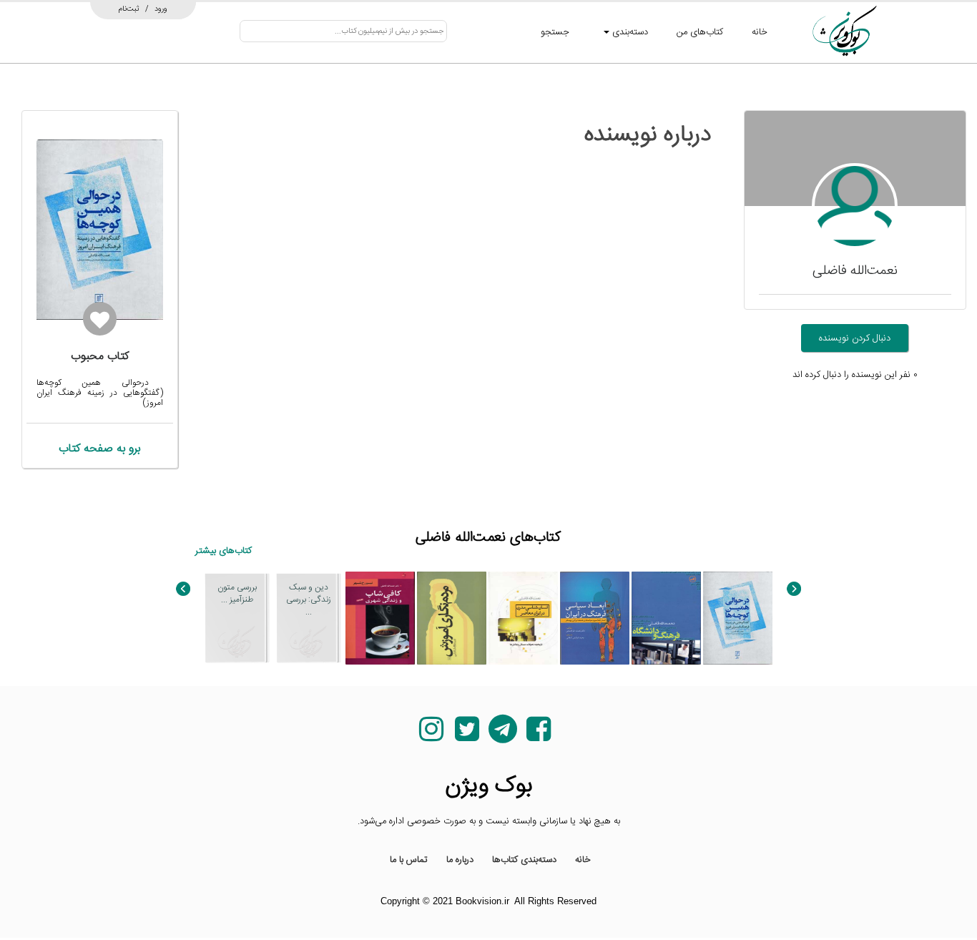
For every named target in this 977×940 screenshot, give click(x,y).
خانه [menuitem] (583, 860)
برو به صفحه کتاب (99, 449)
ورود (160, 8)
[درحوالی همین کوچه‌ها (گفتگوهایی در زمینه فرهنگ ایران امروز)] (737, 618)
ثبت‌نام (129, 8)
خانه (759, 32)
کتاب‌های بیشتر (223, 551)
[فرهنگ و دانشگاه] (666, 618)
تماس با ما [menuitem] (409, 860)
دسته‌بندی (628, 32)
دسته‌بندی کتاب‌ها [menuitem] (524, 860)
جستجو (555, 32)
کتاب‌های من (700, 32)
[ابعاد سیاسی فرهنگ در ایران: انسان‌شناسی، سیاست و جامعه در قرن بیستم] (594, 618)
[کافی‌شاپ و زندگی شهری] (380, 618)
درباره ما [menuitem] (459, 860)
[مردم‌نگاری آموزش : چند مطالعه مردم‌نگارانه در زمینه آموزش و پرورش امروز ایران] (451, 618)
